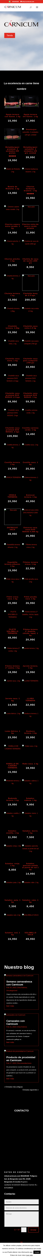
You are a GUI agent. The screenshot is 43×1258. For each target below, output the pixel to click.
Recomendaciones (24, 1063)
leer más (10, 1006)
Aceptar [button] (37, 1252)
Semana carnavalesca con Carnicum (19, 983)
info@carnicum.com (12, 1176)
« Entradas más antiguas (13, 1087)
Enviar (33, 1230)
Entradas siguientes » (31, 1090)
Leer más (29, 1255)
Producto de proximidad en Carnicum (20, 1059)
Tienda (10, 35)
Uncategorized (11, 990)
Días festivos (22, 987)
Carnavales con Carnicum (15, 1022)
